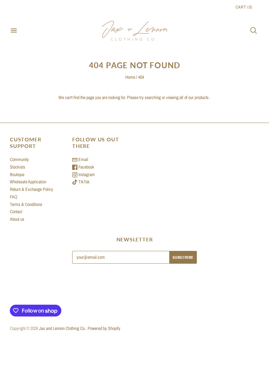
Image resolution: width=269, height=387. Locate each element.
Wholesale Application (28, 182)
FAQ (13, 197)
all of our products (194, 97)
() (244, 7)
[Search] (253, 30)
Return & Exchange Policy (31, 189)
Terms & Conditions (26, 204)
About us (17, 219)
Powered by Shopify (104, 328)
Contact (16, 211)
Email (82, 159)
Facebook (85, 167)
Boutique (17, 174)
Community (19, 159)
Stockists (17, 167)
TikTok (83, 182)
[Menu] (14, 30)
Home (130, 77)
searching (153, 97)
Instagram (86, 174)
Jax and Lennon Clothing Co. (62, 328)
